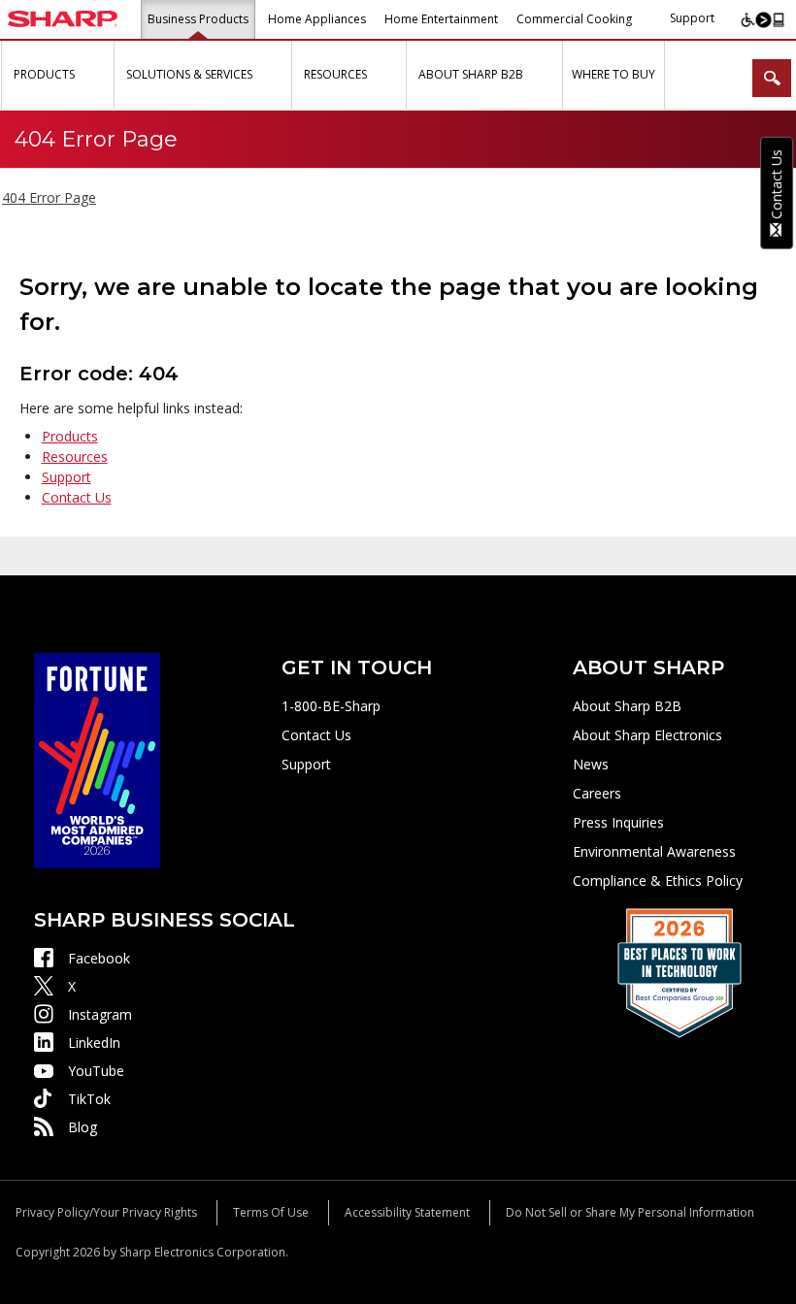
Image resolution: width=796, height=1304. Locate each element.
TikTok (89, 1099)
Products (70, 436)
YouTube (96, 1070)
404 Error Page (49, 197)
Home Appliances (317, 19)
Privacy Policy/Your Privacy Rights (106, 1212)
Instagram (100, 1014)
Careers (597, 793)
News (591, 764)
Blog (82, 1127)
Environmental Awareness (654, 851)
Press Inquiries (618, 822)
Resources (75, 456)
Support (692, 18)
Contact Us (77, 497)
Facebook (99, 958)
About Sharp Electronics (647, 735)
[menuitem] (57, 75)
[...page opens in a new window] (97, 758)
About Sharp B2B (627, 706)
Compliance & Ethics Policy (658, 880)
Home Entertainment (441, 19)
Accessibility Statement (407, 1212)
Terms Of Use (271, 1212)
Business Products (198, 19)
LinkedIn (94, 1042)
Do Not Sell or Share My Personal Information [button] (630, 1212)
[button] (97, 75)
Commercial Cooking (574, 19)
